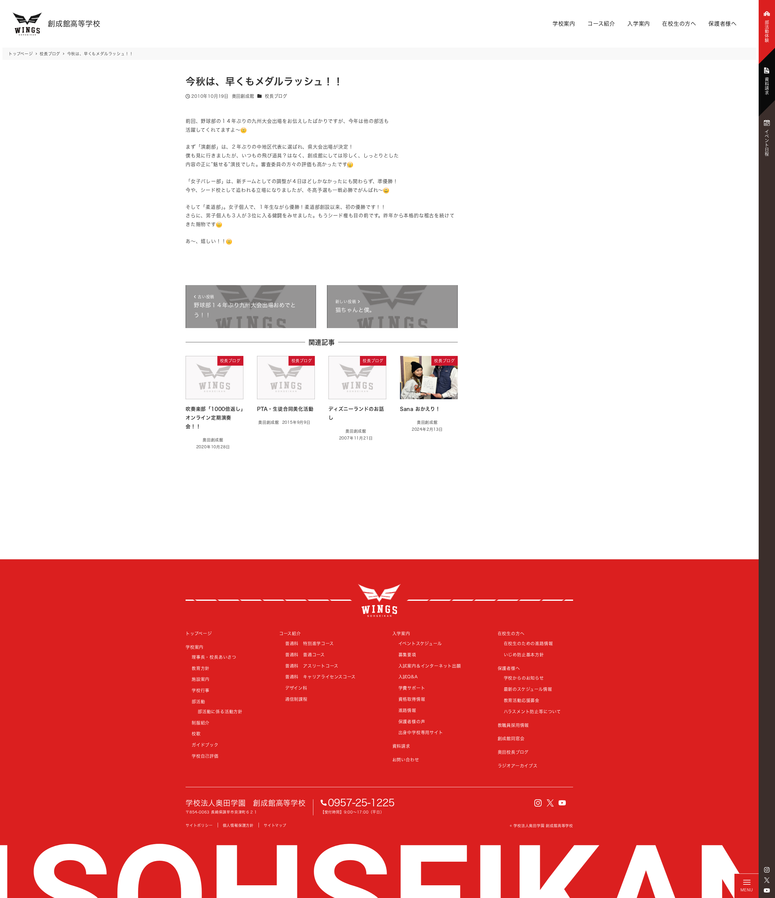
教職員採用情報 (513, 725)
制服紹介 (200, 722)
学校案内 (563, 23)
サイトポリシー (199, 825)
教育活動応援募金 (521, 700)
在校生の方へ (679, 23)
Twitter (767, 880)
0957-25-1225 (361, 802)
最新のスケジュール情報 (528, 689)
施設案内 (200, 679)
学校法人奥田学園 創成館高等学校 (246, 803)
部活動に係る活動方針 (220, 711)
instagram (767, 870)
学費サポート (411, 687)
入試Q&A (408, 676)
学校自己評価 (205, 755)
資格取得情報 (411, 699)
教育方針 (200, 668)
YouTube (767, 890)
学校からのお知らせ (524, 677)
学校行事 (200, 690)
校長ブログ (276, 96)
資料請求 (401, 745)
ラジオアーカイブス (518, 765)
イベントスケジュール (420, 643)
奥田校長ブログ (513, 752)
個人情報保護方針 (238, 825)
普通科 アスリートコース (311, 665)
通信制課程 (296, 699)
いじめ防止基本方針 (524, 654)
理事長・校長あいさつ (214, 657)
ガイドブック (205, 744)
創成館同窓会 (511, 738)
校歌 (196, 733)
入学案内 (638, 23)
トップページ (199, 633)
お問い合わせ (405, 759)
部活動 (198, 701)
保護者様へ (722, 23)
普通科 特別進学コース (309, 643)
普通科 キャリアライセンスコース (320, 676)
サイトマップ (275, 825)
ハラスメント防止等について (532, 711)
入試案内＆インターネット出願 (429, 665)
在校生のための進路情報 (528, 643)
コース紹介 (601, 23)
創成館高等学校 (379, 600)
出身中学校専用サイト (420, 732)
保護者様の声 (411, 721)
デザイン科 (296, 687)
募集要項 (407, 654)
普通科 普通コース (305, 654)
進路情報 (407, 710)
